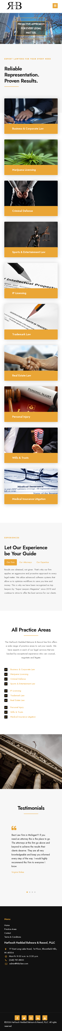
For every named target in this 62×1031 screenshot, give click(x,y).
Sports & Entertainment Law (22, 683)
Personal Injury (17, 707)
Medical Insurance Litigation (23, 716)
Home (7, 925)
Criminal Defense (18, 679)
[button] (27, 892)
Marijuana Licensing (19, 674)
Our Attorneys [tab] (25, 562)
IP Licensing (15, 690)
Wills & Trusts (16, 712)
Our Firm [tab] (11, 562)
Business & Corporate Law (22, 669)
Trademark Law (17, 695)
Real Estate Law (17, 700)
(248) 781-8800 (16, 960)
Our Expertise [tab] (42, 562)
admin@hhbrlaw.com (18, 963)
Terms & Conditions (12, 936)
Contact (7, 933)
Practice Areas (10, 929)
